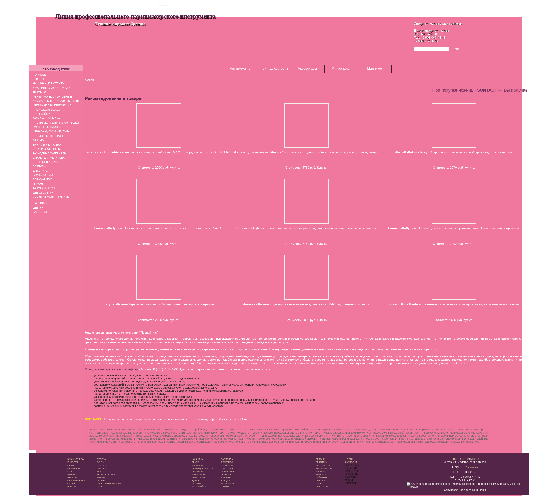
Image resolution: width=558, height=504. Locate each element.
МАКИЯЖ (320, 471)
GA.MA (71, 465)
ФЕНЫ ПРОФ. (199, 474)
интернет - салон (436, 30)
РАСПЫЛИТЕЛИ (324, 468)
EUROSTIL (72, 462)
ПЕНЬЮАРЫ (227, 471)
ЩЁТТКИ (349, 459)
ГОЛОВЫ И (227, 465)
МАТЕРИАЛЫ (228, 483)
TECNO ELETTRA (106, 474)
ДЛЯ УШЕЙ (227, 462)
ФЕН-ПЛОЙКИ (199, 486)
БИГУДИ (225, 480)
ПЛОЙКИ (196, 483)
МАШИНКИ (197, 465)
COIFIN (100, 462)
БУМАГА (225, 486)
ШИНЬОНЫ (227, 468)
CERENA (101, 459)
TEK (99, 471)
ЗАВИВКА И (227, 459)
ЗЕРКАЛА (321, 474)
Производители (56, 69)
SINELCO (102, 465)
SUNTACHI (102, 468)
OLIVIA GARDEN (76, 480)
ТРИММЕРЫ (198, 471)
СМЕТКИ (320, 480)
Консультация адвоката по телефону (111, 369)
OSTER (71, 483)
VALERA (101, 480)
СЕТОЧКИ (321, 459)
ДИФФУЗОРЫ (199, 477)
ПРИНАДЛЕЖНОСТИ (202, 468)
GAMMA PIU (73, 468)
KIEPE (70, 471)
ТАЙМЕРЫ (321, 477)
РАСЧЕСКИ (351, 462)
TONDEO (101, 477)
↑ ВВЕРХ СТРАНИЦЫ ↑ (465, 459)
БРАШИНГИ (322, 486)
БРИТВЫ (196, 462)
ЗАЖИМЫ (226, 477)
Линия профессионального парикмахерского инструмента (135, 16)
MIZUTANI (72, 477)
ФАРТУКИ (226, 474)
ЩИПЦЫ (196, 480)
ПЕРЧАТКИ (321, 462)
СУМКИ (319, 483)
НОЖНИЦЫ (197, 459)
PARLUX (71, 486)
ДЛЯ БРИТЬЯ (323, 465)
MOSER (71, 474)
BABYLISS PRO (75, 459)
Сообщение (472, 467)
